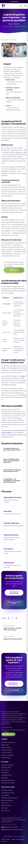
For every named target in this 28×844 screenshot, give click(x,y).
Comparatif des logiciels (7, 792)
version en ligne (18, 430)
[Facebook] (12, 618)
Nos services (4, 803)
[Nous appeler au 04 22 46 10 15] (20, 5)
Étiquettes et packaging (7, 780)
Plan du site (4, 841)
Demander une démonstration (14, 269)
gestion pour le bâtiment (9, 827)
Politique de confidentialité (17, 839)
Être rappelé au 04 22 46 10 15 (14, 602)
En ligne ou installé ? (6, 750)
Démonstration (9, 562)
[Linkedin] (8, 618)
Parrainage (4, 808)
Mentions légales (5, 839)
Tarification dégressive (11, 523)
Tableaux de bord (6, 757)
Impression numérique (7, 765)
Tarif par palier (7, 304)
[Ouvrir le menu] (25, 6)
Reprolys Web (5, 745)
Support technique (6, 805)
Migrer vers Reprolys (7, 800)
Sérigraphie (4, 777)
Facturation (8, 511)
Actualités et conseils (7, 790)
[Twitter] (16, 618)
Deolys (15, 818)
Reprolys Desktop (6, 747)
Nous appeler (15, 690)
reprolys (14, 39)
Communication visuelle (7, 783)
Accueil (10, 24)
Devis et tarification (6, 752)
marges (23, 376)
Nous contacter (5, 810)
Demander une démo (8, 734)
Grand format (5, 770)
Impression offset (6, 767)
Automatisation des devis (12, 497)
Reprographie (5, 772)
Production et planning (7, 755)
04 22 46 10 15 (7, 727)
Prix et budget (5, 795)
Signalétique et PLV (6, 775)
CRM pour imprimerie (11, 535)
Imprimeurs (17, 24)
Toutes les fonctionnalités (8, 742)
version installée (6, 432)
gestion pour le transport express (12, 829)
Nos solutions (8, 549)
